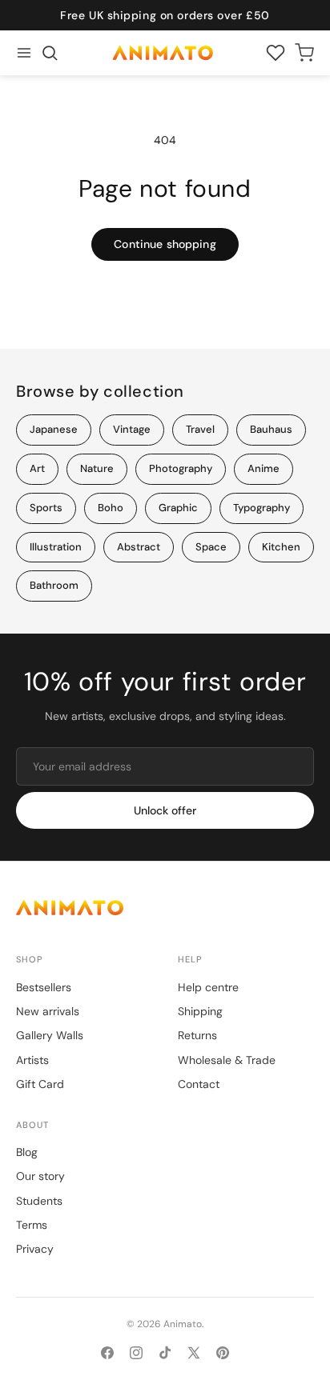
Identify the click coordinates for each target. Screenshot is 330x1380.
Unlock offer (165, 810)
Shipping (200, 1011)
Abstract (138, 547)
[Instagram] (136, 1353)
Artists (32, 1060)
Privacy (35, 1249)
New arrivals (47, 1011)
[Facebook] (107, 1353)
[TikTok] (165, 1353)
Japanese (54, 429)
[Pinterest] (223, 1353)
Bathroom (54, 585)
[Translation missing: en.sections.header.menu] (24, 53)
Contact (198, 1084)
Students (39, 1201)
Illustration (56, 547)
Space (211, 547)
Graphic (178, 507)
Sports (46, 507)
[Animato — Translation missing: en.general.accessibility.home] (165, 907)
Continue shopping (164, 244)
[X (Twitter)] (194, 1353)
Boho (110, 507)
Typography (261, 507)
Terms (31, 1225)
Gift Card (40, 1084)
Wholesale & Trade (227, 1060)
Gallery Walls (49, 1035)
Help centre (208, 987)
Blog (27, 1152)
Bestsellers (43, 987)
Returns (197, 1035)
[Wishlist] (275, 52)
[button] (50, 53)
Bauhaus (271, 429)
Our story (40, 1176)
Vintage (132, 429)
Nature (97, 468)
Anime (264, 468)
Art (37, 468)
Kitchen (281, 547)
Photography (180, 468)
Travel (200, 429)
